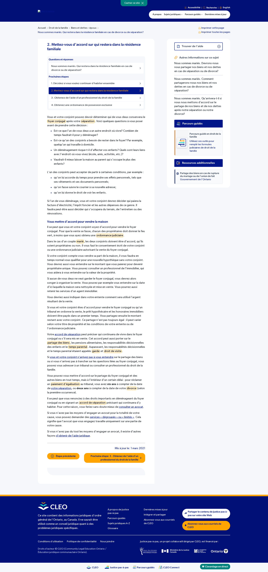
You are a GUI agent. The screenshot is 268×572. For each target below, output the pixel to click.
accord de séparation (68, 334)
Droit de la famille (58, 28)
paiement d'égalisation (65, 384)
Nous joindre (107, 541)
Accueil (42, 28)
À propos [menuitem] (157, 14)
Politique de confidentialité (81, 541)
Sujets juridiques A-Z (119, 523)
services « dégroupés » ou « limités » (112, 417)
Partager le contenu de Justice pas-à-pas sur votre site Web (207, 513)
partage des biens (58, 342)
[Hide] (142, 3)
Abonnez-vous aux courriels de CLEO (204, 526)
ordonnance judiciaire (109, 235)
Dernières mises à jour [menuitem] (215, 14)
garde (95, 351)
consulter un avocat (131, 407)
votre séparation (61, 388)
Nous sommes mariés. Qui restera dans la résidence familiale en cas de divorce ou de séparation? (90, 32)
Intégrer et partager (155, 515)
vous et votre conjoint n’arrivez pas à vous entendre (81, 357)
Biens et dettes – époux (83, 28)
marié (80, 241)
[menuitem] (173, 14)
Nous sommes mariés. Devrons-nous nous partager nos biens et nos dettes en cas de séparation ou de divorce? (197, 67)
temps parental (78, 347)
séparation (87, 121)
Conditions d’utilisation (50, 541)
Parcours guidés (116, 518)
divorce (131, 388)
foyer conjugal (56, 121)
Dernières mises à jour (156, 510)
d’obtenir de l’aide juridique (73, 435)
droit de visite (112, 351)
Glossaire (113, 528)
